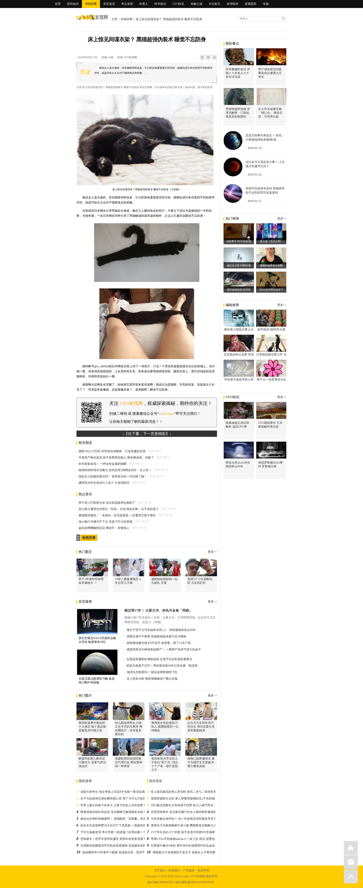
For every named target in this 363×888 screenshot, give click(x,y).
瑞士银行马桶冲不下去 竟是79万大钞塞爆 (105, 521)
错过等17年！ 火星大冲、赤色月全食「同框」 (158, 610)
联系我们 (174, 870)
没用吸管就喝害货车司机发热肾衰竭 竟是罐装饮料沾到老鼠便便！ (123, 845)
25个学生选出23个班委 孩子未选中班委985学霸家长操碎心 (189, 832)
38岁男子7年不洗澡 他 (238, 241)
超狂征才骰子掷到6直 (239, 265)
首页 (58, 3)
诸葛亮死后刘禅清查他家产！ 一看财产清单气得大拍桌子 (164, 649)
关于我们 (160, 870)
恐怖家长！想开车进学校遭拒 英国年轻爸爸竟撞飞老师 (116, 838)
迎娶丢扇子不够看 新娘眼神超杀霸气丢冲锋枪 (156, 636)
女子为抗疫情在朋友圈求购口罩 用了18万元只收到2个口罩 (118, 798)
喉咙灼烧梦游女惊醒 (271, 265)
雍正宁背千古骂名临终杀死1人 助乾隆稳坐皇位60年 (161, 630)
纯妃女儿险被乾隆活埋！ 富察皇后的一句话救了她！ (113, 476)
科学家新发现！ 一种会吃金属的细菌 (102, 463)
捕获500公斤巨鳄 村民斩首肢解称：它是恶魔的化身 (112, 451)
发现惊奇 (232, 3)
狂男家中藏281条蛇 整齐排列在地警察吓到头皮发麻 (184, 845)
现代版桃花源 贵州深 (238, 289)
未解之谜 (196, 3)
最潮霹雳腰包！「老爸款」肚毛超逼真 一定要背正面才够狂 (117, 515)
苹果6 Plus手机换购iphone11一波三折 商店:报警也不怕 (186, 838)
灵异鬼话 (109, 3)
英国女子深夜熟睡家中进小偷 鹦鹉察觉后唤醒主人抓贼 (186, 825)
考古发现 (127, 3)
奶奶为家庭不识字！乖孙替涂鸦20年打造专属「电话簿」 (163, 665)
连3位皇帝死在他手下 (271, 289)
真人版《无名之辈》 (271, 241)
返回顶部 (351, 876)
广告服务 (189, 870)
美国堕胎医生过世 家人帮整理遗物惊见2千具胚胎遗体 (186, 798)
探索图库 (250, 3)
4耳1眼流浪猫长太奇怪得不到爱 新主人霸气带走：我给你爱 (189, 805)
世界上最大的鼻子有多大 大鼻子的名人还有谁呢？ (113, 805)
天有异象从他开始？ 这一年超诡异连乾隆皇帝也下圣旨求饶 (189, 818)
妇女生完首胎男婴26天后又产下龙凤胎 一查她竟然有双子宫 (119, 825)
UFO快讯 (178, 3)
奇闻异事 (91, 3)
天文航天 (214, 3)
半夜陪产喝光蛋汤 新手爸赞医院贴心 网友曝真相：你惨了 (116, 457)
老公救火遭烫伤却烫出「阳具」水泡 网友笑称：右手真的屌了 (119, 509)
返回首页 (351, 848)
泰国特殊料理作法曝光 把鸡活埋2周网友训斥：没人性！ (115, 470)
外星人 (143, 3)
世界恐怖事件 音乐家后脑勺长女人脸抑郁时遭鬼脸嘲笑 (186, 812)
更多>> (212, 551)
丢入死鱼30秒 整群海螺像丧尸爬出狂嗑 (152, 678)
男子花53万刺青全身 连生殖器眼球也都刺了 (107, 502)
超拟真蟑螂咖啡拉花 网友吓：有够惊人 (104, 528)
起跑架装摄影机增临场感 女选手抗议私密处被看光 (159, 659)
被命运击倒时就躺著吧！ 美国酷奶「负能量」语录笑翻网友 (119, 818)
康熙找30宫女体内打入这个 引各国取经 (104, 482)
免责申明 (203, 870)
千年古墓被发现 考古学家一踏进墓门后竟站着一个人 (114, 832)
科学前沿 (160, 3)
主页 (114, 19)
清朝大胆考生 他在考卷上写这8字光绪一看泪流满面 (113, 791)
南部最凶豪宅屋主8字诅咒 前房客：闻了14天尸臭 (159, 643)
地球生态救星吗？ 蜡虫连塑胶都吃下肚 (152, 672)
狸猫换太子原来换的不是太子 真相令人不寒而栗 (184, 852)
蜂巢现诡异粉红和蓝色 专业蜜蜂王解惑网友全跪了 (113, 812)
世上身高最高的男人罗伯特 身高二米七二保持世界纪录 (186, 791)
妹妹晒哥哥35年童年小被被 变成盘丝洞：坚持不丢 (115, 852)
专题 (266, 3)
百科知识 (73, 3)
